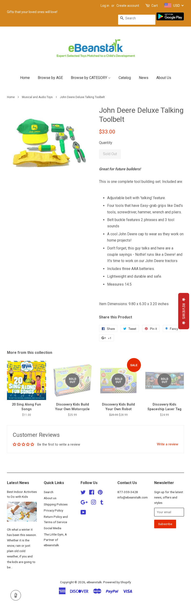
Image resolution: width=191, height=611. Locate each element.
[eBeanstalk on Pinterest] (100, 493)
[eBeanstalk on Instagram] (93, 503)
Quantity (105, 142)
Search (48, 492)
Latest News (18, 483)
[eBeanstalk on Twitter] (83, 493)
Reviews (183, 311)
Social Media (52, 528)
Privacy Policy (53, 510)
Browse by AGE (50, 77)
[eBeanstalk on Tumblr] (101, 503)
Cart (154, 5)
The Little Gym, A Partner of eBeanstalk (55, 539)
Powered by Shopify (117, 582)
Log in (105, 5)
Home (25, 77)
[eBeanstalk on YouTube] (83, 513)
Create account (127, 5)
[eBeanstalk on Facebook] (91, 493)
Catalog (125, 77)
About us (50, 498)
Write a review (167, 444)
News (143, 77)
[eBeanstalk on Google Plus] (84, 503)
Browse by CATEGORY (89, 77)
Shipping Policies (56, 504)
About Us (163, 77)
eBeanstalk (94, 582)
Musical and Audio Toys (37, 97)
